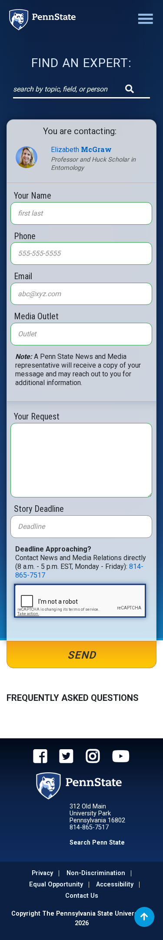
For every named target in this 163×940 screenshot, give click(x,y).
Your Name (32, 195)
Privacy (42, 873)
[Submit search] (129, 89)
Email (23, 276)
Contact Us (81, 895)
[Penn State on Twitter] (66, 757)
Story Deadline (39, 508)
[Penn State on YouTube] (121, 757)
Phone (25, 235)
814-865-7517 (89, 827)
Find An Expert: (81, 63)
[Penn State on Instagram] (93, 757)
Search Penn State (97, 842)
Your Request (37, 416)
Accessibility (114, 884)
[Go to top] (144, 917)
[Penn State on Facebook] (40, 757)
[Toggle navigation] (144, 19)
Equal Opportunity (56, 884)
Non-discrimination (96, 873)
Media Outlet (36, 316)
